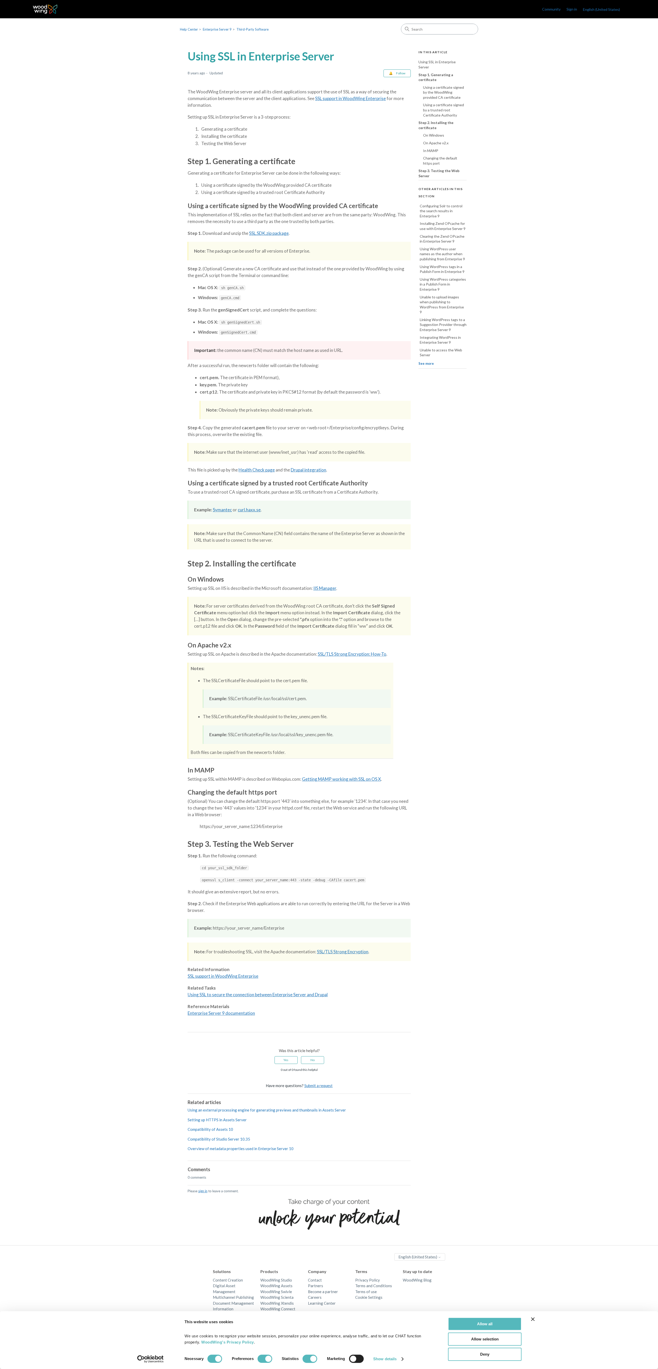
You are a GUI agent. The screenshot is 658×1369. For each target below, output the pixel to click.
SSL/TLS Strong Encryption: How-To (352, 654)
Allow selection (485, 1339)
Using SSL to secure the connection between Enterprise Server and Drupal (258, 994)
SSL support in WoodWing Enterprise (350, 98)
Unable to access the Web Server (441, 352)
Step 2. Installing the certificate (435, 125)
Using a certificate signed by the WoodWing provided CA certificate (443, 92)
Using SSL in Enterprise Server (437, 64)
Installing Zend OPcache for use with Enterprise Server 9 (442, 226)
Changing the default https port (440, 160)
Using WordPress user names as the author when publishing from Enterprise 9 (442, 253)
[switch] (265, 1359)
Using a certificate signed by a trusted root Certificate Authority (443, 110)
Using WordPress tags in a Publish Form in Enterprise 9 (442, 269)
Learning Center (322, 1303)
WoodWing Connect (277, 1308)
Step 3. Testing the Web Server (438, 173)
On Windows (433, 135)
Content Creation (228, 1280)
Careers (315, 1297)
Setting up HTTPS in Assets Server (217, 1119)
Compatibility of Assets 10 (210, 1129)
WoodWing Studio (276, 1280)
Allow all (484, 1324)
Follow (400, 73)
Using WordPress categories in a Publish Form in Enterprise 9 (443, 284)
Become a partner (323, 1291)
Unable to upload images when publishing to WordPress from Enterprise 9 (442, 304)
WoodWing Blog (417, 1280)
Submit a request (318, 1085)
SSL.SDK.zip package (269, 233)
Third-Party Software (252, 29)
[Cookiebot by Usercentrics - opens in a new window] (150, 1359)
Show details (385, 1359)
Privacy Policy (367, 1280)
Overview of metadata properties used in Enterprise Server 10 (241, 1148)
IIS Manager (324, 588)
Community (551, 9)
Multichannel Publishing (233, 1297)
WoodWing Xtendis (277, 1303)
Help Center (189, 29)
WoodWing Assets (276, 1285)
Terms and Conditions (373, 1285)
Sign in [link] (571, 9)
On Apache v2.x (436, 143)
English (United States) (418, 1257)
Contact (315, 1280)
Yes (286, 1060)
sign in (202, 1191)
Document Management (233, 1303)
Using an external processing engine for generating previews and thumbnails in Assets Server (267, 1110)
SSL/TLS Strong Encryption (342, 951)
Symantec (222, 509)
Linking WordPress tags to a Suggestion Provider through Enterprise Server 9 (443, 324)
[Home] (45, 9)
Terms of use (366, 1291)
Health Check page (257, 470)
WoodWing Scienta (277, 1297)
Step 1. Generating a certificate (435, 77)
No (312, 1060)
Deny (484, 1354)
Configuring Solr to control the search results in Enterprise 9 (441, 210)
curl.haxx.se (249, 509)
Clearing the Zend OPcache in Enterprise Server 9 (442, 238)
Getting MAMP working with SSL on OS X (341, 779)
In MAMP (430, 150)
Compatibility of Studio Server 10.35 (219, 1139)
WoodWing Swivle (276, 1291)
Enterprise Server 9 (217, 29)
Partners (315, 1285)
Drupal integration (308, 470)
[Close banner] (533, 1319)
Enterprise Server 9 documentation (221, 1013)
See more (426, 363)
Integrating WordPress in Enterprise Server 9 (440, 339)
